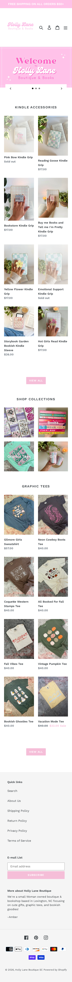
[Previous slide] (10, 88)
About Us (14, 801)
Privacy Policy (17, 830)
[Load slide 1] (33, 89)
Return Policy (17, 820)
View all (36, 380)
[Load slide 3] (39, 89)
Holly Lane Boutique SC (29, 969)
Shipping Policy (18, 811)
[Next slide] (62, 88)
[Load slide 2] (36, 89)
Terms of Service (19, 840)
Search (12, 791)
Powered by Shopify (55, 969)
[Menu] (65, 27)
